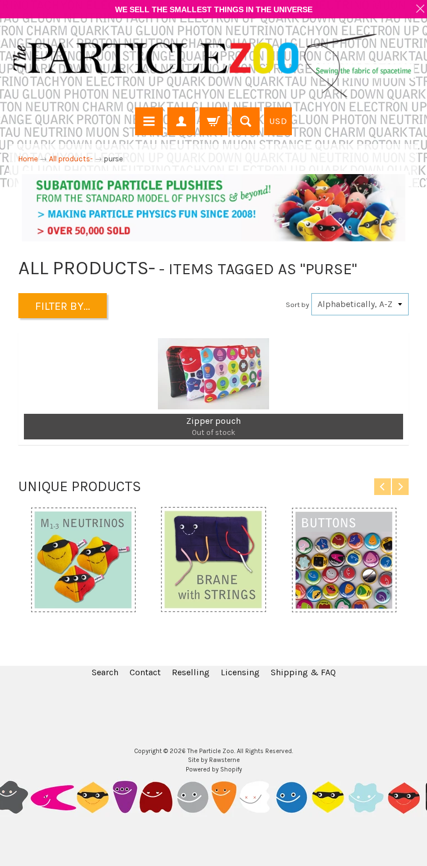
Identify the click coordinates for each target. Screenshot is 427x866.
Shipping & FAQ (303, 672)
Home (28, 159)
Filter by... (62, 306)
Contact (145, 672)
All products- (71, 159)
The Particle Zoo (210, 751)
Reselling (191, 672)
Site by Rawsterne (214, 760)
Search (105, 672)
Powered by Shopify (214, 769)
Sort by (297, 304)
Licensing (240, 672)
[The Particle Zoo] (213, 64)
